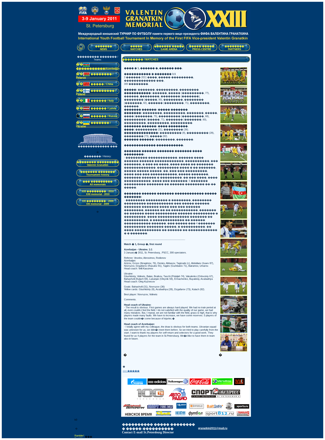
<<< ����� (131, 371)
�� (79, 64)
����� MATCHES (136, 47)
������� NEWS (103, 47)
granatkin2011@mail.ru (212, 428)
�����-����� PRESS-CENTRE (201, 47)
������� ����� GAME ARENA (169, 47)
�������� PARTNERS (234, 47)
